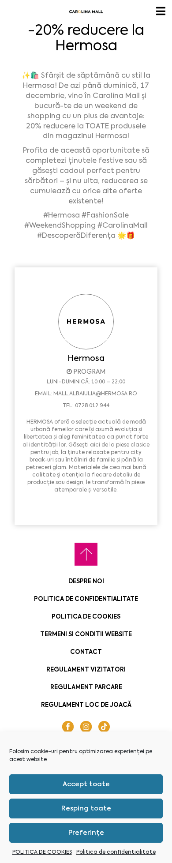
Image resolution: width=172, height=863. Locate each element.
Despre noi (86, 581)
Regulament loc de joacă (86, 705)
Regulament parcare (86, 687)
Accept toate (86, 784)
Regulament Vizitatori (86, 669)
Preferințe (86, 832)
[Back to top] (86, 554)
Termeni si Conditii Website (86, 634)
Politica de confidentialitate (116, 851)
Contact (86, 652)
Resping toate (86, 808)
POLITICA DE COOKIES (42, 851)
